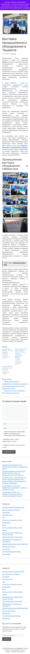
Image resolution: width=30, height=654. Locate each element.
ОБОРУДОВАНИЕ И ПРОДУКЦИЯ (12, 537)
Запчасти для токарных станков (12, 520)
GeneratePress (20, 651)
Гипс (3, 517)
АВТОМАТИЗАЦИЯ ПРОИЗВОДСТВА (13, 507)
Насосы (4, 530)
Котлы (4, 525)
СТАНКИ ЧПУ (6, 549)
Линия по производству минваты (12, 527)
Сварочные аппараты (8, 546)
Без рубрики (8, 379)
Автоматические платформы (11, 510)
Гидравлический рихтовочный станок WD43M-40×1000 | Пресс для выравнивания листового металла (13, 473)
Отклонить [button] (26, 8)
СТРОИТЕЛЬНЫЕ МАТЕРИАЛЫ (11, 551)
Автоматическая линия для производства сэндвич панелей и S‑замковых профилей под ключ (12, 494)
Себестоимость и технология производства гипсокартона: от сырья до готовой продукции (14, 487)
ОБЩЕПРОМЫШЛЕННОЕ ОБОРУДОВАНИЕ (15, 544)
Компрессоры (6, 522)
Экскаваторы (6, 554)
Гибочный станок (7, 515)
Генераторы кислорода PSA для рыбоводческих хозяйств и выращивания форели (15, 467)
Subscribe (7, 639)
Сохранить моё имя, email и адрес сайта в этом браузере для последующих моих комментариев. (14, 433)
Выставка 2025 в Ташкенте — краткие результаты (7, 350)
